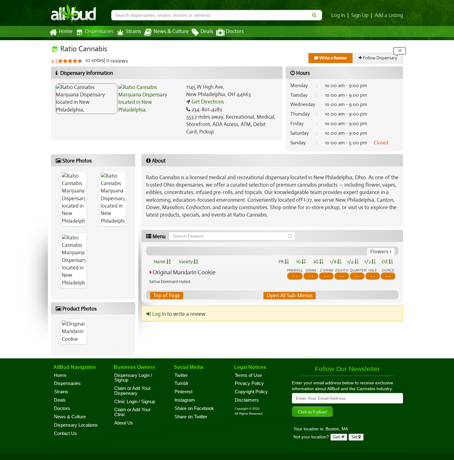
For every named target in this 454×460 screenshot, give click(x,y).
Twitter (181, 375)
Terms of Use (248, 375)
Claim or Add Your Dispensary (132, 391)
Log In (338, 15)
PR (282, 261)
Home (66, 31)
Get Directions (207, 102)
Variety (186, 261)
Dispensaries (99, 31)
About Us (123, 422)
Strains (133, 31)
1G (299, 261)
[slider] (70, 60)
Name (160, 261)
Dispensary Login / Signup (133, 378)
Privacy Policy (249, 383)
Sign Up (359, 15)
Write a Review (332, 58)
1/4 (351, 261)
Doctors (235, 31)
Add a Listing (389, 15)
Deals (206, 31)
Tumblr (181, 383)
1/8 (333, 261)
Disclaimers (247, 400)
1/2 (368, 261)
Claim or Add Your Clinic (132, 412)
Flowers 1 (380, 251)
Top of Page (166, 295)
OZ (385, 261)
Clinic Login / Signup (134, 401)
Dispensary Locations (76, 425)
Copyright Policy (251, 391)
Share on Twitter (190, 416)
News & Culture (171, 31)
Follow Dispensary (379, 58)
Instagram (184, 400)
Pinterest (183, 391)
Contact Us (65, 433)
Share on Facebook (194, 408)
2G (316, 261)
